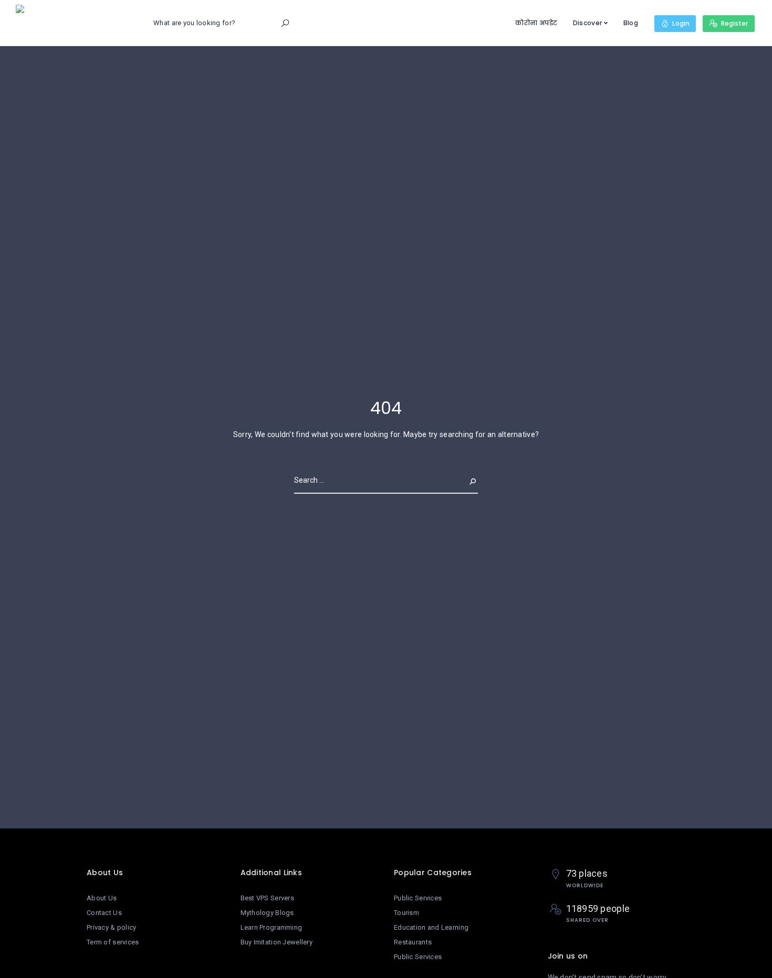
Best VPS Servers (267, 898)
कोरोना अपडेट (536, 22)
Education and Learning (431, 927)
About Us (102, 898)
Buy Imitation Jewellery (276, 942)
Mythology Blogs (267, 913)
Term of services (113, 942)
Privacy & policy (111, 927)
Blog (630, 22)
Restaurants (413, 942)
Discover (587, 22)
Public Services (418, 898)
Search (464, 480)
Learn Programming (271, 927)
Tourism (406, 913)
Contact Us (104, 913)
